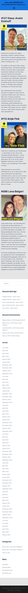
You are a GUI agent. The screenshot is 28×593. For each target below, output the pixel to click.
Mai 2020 (5, 526)
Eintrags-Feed (6, 567)
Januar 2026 (6, 362)
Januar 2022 (6, 477)
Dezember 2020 (7, 509)
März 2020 (5, 532)
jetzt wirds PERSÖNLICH (14, 2)
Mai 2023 (5, 437)
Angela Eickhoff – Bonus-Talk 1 (11, 296)
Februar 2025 (6, 388)
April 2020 (5, 529)
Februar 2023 (6, 445)
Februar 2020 (6, 535)
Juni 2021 (5, 491)
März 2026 (5, 356)
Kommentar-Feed (7, 570)
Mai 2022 (5, 466)
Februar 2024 (6, 417)
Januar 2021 (6, 506)
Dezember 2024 (7, 394)
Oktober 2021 (6, 486)
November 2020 (7, 512)
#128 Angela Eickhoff (19, 320)
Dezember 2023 (7, 422)
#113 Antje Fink (10, 118)
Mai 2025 (5, 379)
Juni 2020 (5, 523)
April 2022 (5, 468)
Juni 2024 (5, 405)
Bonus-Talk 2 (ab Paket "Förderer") (12, 549)
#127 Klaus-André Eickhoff (12, 20)
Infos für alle (6, 552)
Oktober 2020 (6, 514)
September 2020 (7, 517)
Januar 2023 (6, 448)
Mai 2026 (5, 350)
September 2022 (7, 460)
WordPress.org (6, 573)
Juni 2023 (5, 434)
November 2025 (7, 368)
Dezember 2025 (7, 365)
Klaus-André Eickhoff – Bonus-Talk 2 (13, 305)
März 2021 (5, 500)
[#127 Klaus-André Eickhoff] (14, 37)
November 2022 (7, 454)
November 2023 (7, 425)
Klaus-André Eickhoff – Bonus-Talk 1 (13, 302)
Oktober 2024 (6, 399)
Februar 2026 (6, 359)
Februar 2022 (6, 474)
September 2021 (7, 489)
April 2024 (5, 411)
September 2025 (7, 373)
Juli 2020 (5, 520)
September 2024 (7, 402)
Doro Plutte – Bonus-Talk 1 (10, 308)
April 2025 (5, 382)
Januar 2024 (6, 419)
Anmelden (5, 564)
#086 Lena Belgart (12, 191)
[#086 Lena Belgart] (14, 207)
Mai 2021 (5, 494)
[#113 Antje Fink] (14, 135)
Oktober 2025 (6, 370)
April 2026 (5, 353)
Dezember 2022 (7, 451)
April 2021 (5, 497)
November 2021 (7, 483)
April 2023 (5, 440)
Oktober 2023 (6, 428)
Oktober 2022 (6, 457)
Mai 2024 (5, 408)
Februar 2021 (6, 503)
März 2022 (5, 471)
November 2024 (7, 396)
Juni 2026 (5, 347)
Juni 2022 (5, 463)
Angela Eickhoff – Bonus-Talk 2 (11, 299)
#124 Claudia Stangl (13, 336)
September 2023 (7, 431)
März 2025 (5, 385)
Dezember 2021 (7, 480)
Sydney (19, 590)
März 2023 (5, 442)
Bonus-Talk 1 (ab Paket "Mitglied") (12, 547)
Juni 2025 (5, 376)
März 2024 (5, 414)
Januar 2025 (6, 391)
